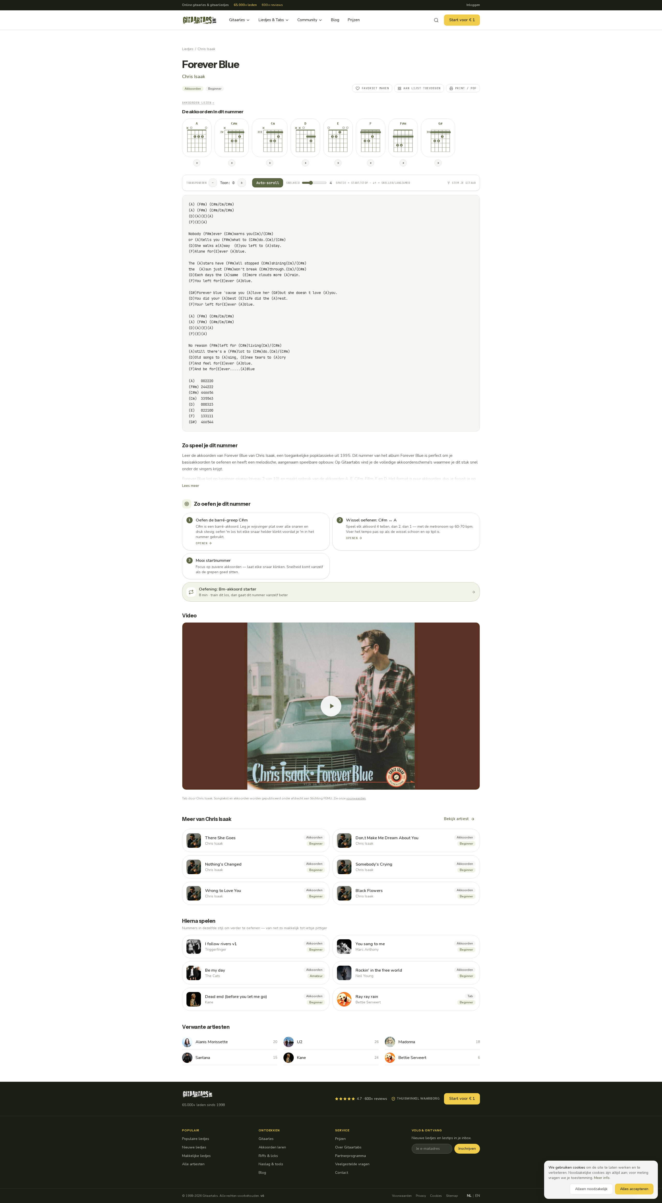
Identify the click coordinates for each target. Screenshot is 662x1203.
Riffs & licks (268, 1155)
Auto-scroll (267, 182)
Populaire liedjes (195, 1138)
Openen (201, 543)
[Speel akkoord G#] (438, 163)
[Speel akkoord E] (338, 163)
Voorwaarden (402, 1196)
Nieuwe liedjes (194, 1147)
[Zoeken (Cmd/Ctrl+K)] (436, 20)
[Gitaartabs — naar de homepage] (199, 20)
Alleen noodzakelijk (591, 1188)
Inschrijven (467, 1148)
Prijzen (354, 19)
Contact (341, 1172)
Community (307, 19)
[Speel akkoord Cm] (269, 163)
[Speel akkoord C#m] (231, 163)
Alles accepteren (634, 1188)
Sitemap (452, 1196)
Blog (335, 19)
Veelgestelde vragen (352, 1164)
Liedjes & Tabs (271, 19)
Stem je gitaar (464, 183)
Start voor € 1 (462, 19)
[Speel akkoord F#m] (403, 163)
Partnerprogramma (350, 1155)
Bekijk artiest (456, 818)
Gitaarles (237, 19)
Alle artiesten (193, 1164)
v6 (262, 1196)
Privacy (421, 1196)
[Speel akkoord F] (370, 163)
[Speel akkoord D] (305, 163)
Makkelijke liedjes (196, 1155)
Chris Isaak (206, 49)
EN (477, 1196)
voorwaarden (356, 798)
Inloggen (473, 5)
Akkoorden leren (272, 1147)
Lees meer (190, 485)
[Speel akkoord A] (196, 163)
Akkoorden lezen (198, 102)
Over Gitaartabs (348, 1147)
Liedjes (187, 49)
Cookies (436, 1196)
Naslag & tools (271, 1164)
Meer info (602, 1177)
